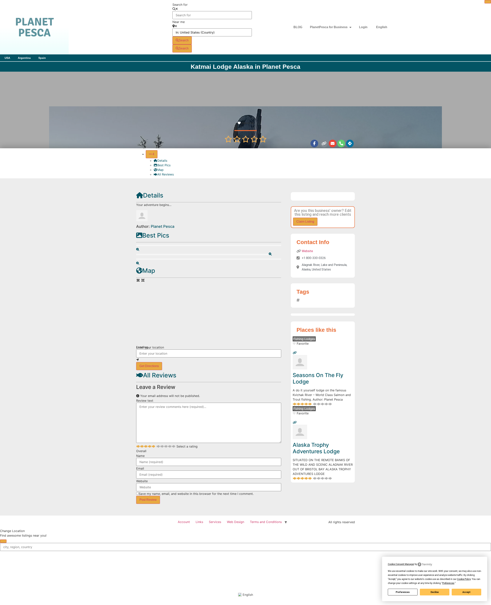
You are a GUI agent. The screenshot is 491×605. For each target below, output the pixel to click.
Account (184, 522)
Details (153, 195)
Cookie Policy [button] (464, 579)
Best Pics (155, 235)
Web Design (235, 522)
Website (142, 481)
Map (148, 270)
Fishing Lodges (304, 339)
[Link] (324, 143)
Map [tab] (160, 170)
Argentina (24, 57)
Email (140, 468)
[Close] (487, 1)
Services (215, 522)
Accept (466, 592)
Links (199, 522)
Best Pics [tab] (164, 165)
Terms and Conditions (266, 522)
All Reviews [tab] (165, 174)
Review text (144, 400)
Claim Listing (305, 221)
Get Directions (149, 366)
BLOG (297, 27)
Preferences (403, 592)
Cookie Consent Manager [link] (401, 564)
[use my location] (208, 359)
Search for (180, 4)
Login (363, 27)
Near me (178, 21)
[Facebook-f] (314, 143)
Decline (435, 592)
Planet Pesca (162, 226)
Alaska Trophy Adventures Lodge (316, 448)
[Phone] (341, 143)
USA (7, 57)
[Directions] (350, 143)
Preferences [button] (448, 583)
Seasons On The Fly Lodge (318, 378)
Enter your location (150, 347)
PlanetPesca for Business (329, 27)
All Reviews (159, 375)
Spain (42, 57)
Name (140, 455)
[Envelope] (332, 143)
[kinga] (300, 368)
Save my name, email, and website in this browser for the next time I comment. (196, 493)
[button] (151, 154)
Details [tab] (162, 160)
